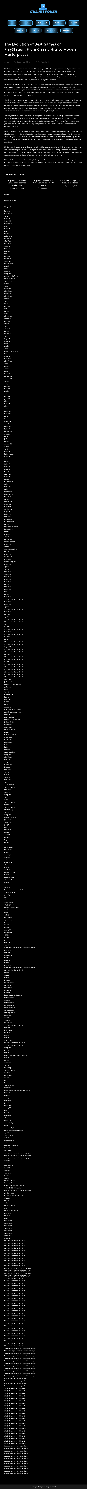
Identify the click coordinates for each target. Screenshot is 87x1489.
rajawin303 (7, 1028)
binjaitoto (7, 840)
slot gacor (7, 271)
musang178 (8, 376)
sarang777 (7, 930)
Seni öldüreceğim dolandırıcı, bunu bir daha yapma (20, 947)
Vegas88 (7, 1170)
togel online (8, 509)
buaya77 (7, 697)
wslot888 (7, 1000)
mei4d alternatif (9, 714)
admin (9, 62)
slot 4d (6, 266)
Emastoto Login (9, 810)
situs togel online (9, 1013)
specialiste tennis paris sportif (13, 712)
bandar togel (8, 492)
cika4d (6, 1118)
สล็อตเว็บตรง (8, 241)
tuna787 (7, 374)
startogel (7, 1020)
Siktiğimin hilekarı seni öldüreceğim (15, 1388)
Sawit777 (7, 1168)
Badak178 (7, 456)
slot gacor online (9, 1180)
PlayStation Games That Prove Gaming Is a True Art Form (43, 182)
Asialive (6, 1178)
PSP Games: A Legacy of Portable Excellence (70, 181)
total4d (6, 912)
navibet (6, 532)
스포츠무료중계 (9, 785)
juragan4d (7, 507)
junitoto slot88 (9, 722)
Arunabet (7, 1163)
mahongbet (8, 236)
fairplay (6, 882)
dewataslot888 (9, 997)
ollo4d (6, 900)
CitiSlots (6, 1138)
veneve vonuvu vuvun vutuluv (14, 1185)
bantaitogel (8, 213)
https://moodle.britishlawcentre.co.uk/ (16, 1055)
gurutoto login (8, 481)
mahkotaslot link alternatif (12, 684)
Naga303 (7, 832)
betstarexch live (9, 529)
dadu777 (7, 349)
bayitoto (7, 211)
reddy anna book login (11, 907)
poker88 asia (8, 742)
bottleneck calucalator (11, 527)
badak (6, 592)
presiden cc (7, 927)
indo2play (7, 980)
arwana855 (7, 324)
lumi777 (6, 1113)
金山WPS (7, 537)
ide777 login (8, 739)
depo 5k (6, 299)
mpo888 (7, 1033)
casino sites (8, 942)
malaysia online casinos (11, 1145)
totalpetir (7, 975)
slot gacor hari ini (9, 279)
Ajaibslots (7, 1160)
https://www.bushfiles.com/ (13, 995)
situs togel (7, 517)
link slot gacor (8, 244)
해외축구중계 (8, 1236)
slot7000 (7, 887)
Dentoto (7, 1038)
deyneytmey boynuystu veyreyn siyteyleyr (17, 1153)
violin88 (6, 1203)
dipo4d (6, 962)
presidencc (7, 940)
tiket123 (6, 925)
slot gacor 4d (8, 281)
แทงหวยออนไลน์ (9, 752)
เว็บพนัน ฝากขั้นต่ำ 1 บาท (11, 276)
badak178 (7, 218)
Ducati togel (8, 727)
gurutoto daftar (9, 522)
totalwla (6, 973)
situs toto (7, 251)
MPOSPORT (8, 1023)
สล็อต (6, 344)
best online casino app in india (13, 890)
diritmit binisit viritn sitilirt (12, 1188)
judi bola (7, 439)
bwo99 (6, 775)
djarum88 (7, 835)
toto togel (7, 1120)
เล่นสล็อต (7, 386)
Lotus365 (7, 937)
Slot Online (7, 1238)
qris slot (6, 845)
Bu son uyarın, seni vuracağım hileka (15, 1378)
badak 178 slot (8, 454)
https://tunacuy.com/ (11, 351)
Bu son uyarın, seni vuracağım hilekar (16, 1446)
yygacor (6, 957)
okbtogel (7, 837)
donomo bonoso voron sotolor (14, 1195)
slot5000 (7, 1215)
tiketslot (7, 1198)
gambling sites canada (11, 895)
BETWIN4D (7, 985)
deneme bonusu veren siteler (13, 1130)
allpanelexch (8, 880)
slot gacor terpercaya (11, 1211)
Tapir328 (7, 329)
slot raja (6, 1200)
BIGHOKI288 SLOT (10, 817)
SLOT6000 (7, 474)
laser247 (7, 867)
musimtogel (8, 988)
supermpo (7, 855)
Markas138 (7, 1088)
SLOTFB (6, 875)
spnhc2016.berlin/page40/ (12, 709)
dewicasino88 (8, 694)
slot (5, 309)
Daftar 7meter (8, 847)
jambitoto (7, 1100)
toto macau (8, 419)
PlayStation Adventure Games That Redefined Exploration (17, 182)
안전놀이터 (7, 822)
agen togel (7, 1050)
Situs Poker (7, 850)
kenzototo (7, 830)
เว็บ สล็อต (7, 306)
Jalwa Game (8, 820)
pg (5, 922)
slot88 (6, 226)
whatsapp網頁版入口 (11, 549)
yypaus (6, 977)
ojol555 (6, 915)
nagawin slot (8, 1105)
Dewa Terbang (8, 1165)
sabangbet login (9, 1128)
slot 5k (6, 732)
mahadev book (9, 877)
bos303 (6, 852)
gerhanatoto (8, 687)
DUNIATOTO (8, 955)
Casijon (6, 286)
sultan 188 (7, 261)
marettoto (7, 707)
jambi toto (7, 1095)
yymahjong (7, 920)
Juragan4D (7, 559)
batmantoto (8, 1075)
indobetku (7, 993)
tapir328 (7, 614)
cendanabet (8, 1220)
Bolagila (6, 1175)
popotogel (7, 238)
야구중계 (7, 935)
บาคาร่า (6, 762)
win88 (6, 1125)
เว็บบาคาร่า (7, 396)
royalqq (6, 910)
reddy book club (9, 872)
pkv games (7, 827)
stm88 (6, 745)
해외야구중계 (8, 679)
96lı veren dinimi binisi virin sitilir (14, 599)
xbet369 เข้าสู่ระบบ (10, 892)
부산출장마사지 (9, 905)
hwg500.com (8, 765)
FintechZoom (8, 494)
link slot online (8, 264)
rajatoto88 (7, 805)
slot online (7, 1063)
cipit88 (6, 216)
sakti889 (7, 870)
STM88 (6, 552)
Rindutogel (7, 990)
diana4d (6, 284)
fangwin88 (7, 221)
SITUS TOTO (8, 737)
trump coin (7, 699)
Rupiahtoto (8, 1015)
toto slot (7, 246)
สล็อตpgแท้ (7, 289)
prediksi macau (9, 1193)
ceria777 (7, 1035)
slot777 (6, 569)
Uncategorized (43, 62)
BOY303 (6, 1060)
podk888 (7, 399)
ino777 (6, 702)
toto (5, 253)
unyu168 (7, 1078)
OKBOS (6, 1110)
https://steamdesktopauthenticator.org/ (17, 1090)
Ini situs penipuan (10, 562)
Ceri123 (6, 424)
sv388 (6, 304)
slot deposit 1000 (9, 542)
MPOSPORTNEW (9, 982)
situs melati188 (9, 717)
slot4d (6, 231)
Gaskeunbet (8, 1173)
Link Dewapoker (9, 1140)
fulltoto (6, 1053)
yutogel (6, 825)
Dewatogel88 (8, 1183)
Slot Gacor (7, 574)
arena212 (7, 434)
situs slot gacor (9, 1085)
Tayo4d (6, 692)
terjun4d (7, 1148)
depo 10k (7, 945)
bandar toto (8, 724)
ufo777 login (8, 917)
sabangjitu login (9, 1123)
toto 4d (6, 689)
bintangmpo (8, 862)
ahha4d (6, 885)
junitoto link (8, 682)
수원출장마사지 (9, 902)
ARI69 (6, 1080)
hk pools (7, 767)
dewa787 (7, 366)
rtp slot (6, 1133)
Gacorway (7, 496)
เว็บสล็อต (7, 233)
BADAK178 (7, 334)
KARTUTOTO (8, 952)
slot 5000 (7, 777)
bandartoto (8, 932)
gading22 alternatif (10, 734)
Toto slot (7, 772)
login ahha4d (8, 1030)
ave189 (6, 479)
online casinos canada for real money (16, 860)
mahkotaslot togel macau (12, 719)
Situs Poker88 (8, 1135)
